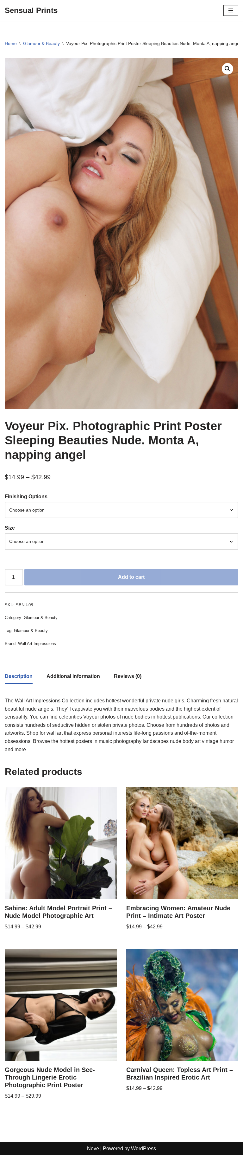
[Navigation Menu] (230, 10)
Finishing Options (26, 496)
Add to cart (131, 577)
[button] (227, 68)
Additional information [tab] (73, 676)
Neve (93, 1148)
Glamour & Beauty (41, 43)
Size (10, 528)
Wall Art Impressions (37, 643)
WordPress (143, 1148)
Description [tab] (19, 676)
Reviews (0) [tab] (127, 676)
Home (11, 43)
